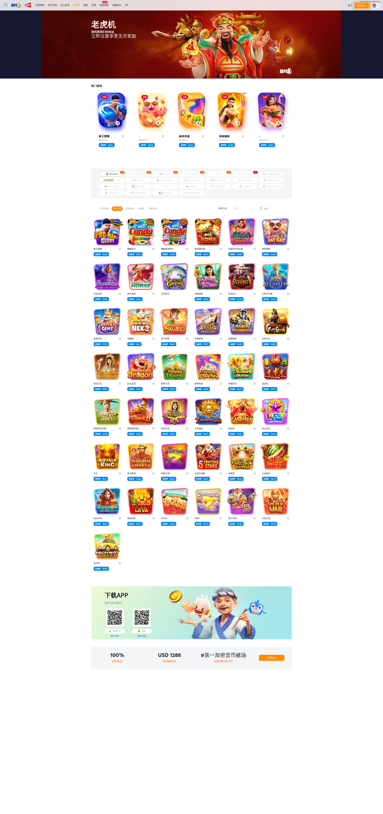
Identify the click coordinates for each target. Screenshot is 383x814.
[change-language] (375, 5)
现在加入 (362, 5)
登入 (350, 5)
